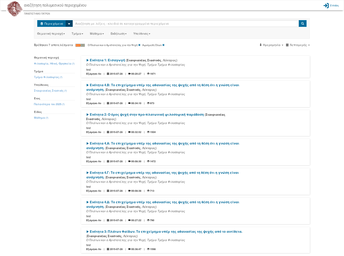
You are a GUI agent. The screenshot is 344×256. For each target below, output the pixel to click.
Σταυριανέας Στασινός (50, 90)
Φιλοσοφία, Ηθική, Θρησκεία (54, 63)
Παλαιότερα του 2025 (49, 104)
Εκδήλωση (118, 33)
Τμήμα (76, 33)
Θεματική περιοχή (50, 33)
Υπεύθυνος (140, 33)
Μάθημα (96, 33)
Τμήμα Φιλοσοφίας (48, 77)
